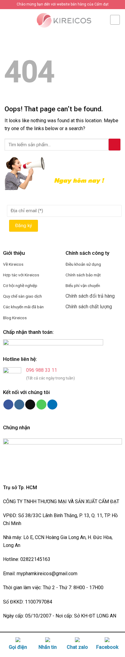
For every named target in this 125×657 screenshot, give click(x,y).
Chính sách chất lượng (89, 306)
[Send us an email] (30, 404)
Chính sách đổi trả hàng (90, 296)
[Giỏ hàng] (115, 20)
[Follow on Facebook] (8, 404)
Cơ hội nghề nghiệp (20, 285)
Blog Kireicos (15, 317)
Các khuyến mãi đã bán (23, 306)
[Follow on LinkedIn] (52, 404)
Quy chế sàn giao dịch (22, 296)
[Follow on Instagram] (19, 404)
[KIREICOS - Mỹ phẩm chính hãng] (62, 19)
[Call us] (41, 404)
